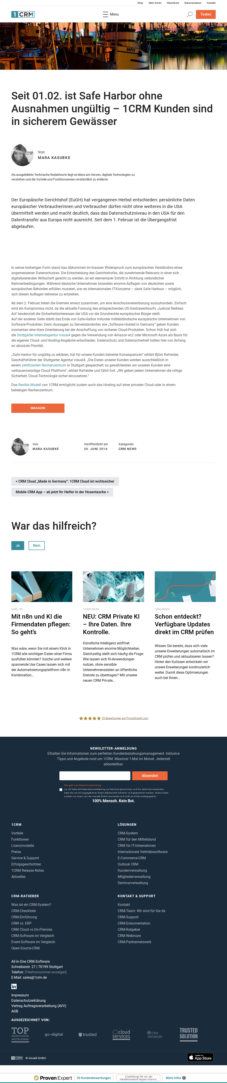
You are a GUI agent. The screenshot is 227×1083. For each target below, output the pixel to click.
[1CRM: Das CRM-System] (23, 14)
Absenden (150, 776)
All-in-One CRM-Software (30, 961)
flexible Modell (29, 385)
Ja (18, 545)
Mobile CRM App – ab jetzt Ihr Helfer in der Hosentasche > (62, 492)
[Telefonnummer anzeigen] (46, 972)
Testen (205, 14)
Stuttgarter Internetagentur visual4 (43, 335)
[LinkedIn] (14, 986)
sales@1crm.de (35, 977)
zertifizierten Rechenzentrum (44, 365)
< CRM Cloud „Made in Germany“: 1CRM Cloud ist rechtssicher (65, 481)
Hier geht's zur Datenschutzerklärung (82, 785)
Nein (36, 545)
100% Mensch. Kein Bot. (113, 801)
